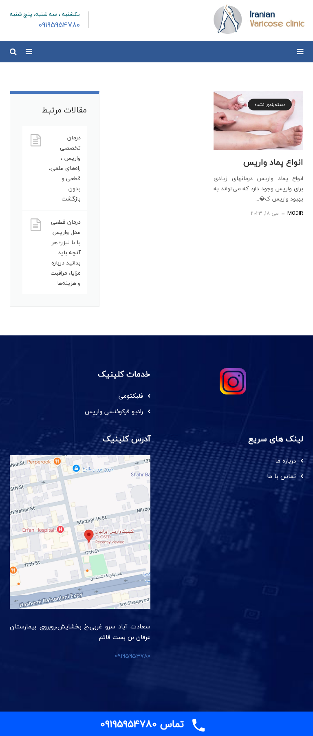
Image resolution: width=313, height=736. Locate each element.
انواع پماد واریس (273, 162)
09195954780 (132, 655)
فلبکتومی (131, 395)
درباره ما (285, 460)
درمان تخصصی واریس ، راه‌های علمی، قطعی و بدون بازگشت (65, 168)
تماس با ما (281, 476)
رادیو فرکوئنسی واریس (114, 411)
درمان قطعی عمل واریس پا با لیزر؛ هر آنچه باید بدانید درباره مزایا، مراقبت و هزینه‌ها (66, 252)
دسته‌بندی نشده (269, 104)
